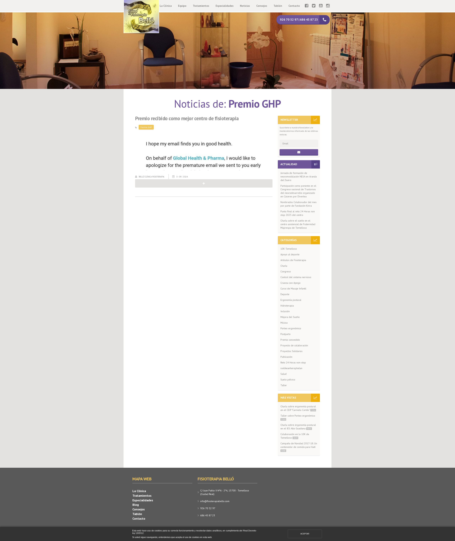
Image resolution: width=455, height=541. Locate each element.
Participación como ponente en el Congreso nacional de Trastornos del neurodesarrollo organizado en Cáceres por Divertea (298, 191)
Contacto (294, 5)
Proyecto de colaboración (294, 345)
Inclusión (285, 311)
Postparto (285, 334)
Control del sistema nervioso (295, 277)
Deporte (284, 294)
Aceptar (304, 534)
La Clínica (166, 5)
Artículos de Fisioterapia (293, 260)
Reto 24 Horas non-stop (293, 362)
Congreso (285, 271)
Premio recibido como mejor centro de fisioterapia (187, 118)
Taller (283, 385)
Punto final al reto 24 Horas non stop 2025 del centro (297, 213)
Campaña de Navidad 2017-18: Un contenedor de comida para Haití (298, 447)
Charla (283, 265)
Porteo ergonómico (290, 328)
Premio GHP (146, 127)
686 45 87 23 (207, 515)
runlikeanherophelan (291, 368)
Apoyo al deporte (289, 254)
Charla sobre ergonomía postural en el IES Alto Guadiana (298, 426)
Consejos (261, 5)
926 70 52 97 (207, 508)
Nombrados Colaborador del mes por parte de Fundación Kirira (298, 204)
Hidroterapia (287, 305)
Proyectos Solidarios (291, 351)
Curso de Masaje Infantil (293, 288)
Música (284, 322)
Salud (283, 373)
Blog (135, 505)
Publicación (286, 356)
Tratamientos (201, 5)
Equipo (182, 5)
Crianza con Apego (290, 282)
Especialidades (225, 5)
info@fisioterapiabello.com (214, 501)
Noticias (245, 5)
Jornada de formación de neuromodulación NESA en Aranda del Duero (298, 176)
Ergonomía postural (290, 300)
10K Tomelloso (288, 248)
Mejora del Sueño (290, 317)
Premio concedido (290, 339)
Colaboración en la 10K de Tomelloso (294, 436)
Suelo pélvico (287, 379)
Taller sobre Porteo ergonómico (297, 417)
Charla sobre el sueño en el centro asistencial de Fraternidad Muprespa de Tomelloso (297, 224)
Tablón (278, 5)
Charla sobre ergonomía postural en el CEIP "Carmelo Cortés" (298, 408)
